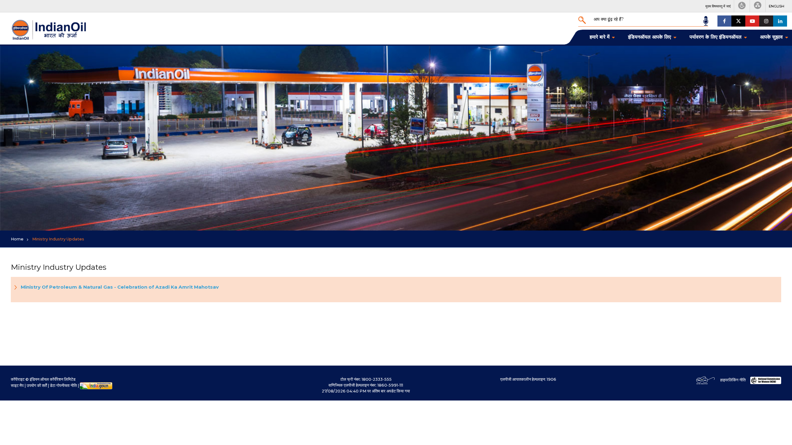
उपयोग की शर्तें (37, 385)
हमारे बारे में (599, 37)
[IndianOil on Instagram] (766, 21)
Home (17, 239)
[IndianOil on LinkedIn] (780, 21)
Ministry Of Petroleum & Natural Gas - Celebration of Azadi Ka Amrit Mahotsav (120, 287)
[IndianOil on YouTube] (752, 21)
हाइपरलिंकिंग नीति (733, 380)
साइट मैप (17, 385)
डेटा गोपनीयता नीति (63, 385)
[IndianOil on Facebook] (724, 21)
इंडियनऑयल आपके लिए (649, 37)
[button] (776, 6)
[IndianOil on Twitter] (738, 21)
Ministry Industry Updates (58, 239)
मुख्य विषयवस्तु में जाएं (718, 6)
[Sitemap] (757, 6)
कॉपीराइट (17, 379)
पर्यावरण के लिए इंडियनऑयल (716, 37)
